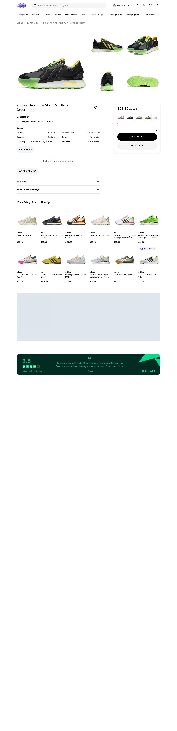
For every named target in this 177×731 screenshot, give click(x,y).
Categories (23, 14)
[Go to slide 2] (26, 230)
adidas (20, 23)
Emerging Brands (134, 14)
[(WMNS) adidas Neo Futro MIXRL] (76, 257)
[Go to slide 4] (28, 230)
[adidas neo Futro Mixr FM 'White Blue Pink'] (28, 257)
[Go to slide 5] (53, 230)
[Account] (143, 5)
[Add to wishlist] (96, 107)
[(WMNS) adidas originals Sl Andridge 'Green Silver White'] (149, 218)
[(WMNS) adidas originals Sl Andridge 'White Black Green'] (125, 218)
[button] (48, 202)
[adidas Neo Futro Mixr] (130, 117)
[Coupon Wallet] (137, 5)
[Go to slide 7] (128, 230)
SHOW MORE (25, 149)
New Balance (71, 14)
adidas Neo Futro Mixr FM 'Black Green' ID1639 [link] (63, 23)
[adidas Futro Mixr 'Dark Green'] (148, 117)
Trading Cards (115, 14)
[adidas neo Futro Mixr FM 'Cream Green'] (101, 218)
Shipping (21, 181)
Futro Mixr (32, 23)
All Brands (150, 14)
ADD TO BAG (137, 137)
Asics (84, 14)
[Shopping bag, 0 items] (157, 5)
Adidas (58, 14)
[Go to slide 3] (27, 230)
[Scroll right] (158, 14)
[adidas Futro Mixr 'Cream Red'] (121, 117)
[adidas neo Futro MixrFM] (28, 218)
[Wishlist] (150, 5)
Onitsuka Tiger (97, 14)
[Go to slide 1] (25, 230)
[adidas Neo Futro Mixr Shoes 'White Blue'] (156, 117)
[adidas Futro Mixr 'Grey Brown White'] (139, 117)
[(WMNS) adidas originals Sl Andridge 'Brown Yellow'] (101, 257)
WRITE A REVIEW (27, 171)
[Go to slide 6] (54, 230)
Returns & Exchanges (29, 189)
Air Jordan (37, 14)
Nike (48, 14)
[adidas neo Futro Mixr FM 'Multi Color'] (76, 218)
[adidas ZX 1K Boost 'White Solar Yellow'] (149, 257)
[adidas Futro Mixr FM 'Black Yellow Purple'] (52, 218)
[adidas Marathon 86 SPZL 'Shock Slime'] (52, 257)
